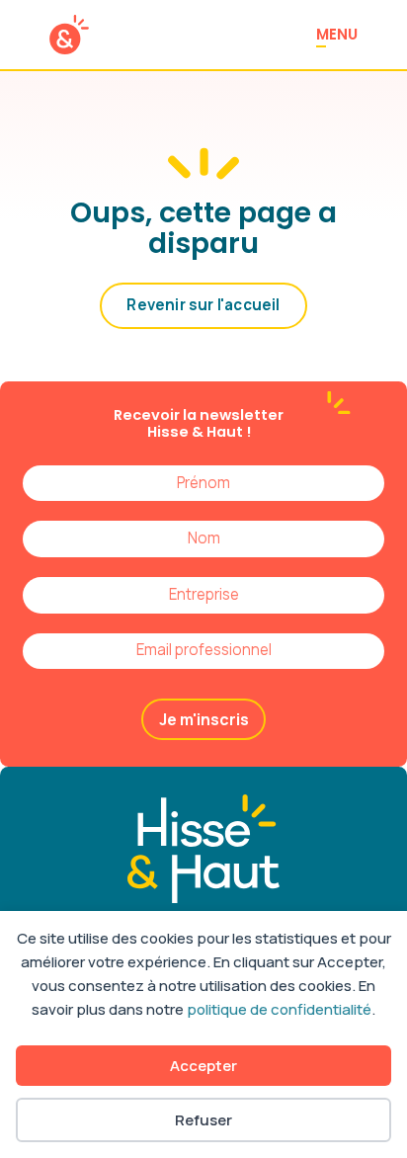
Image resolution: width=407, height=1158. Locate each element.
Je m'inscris (204, 719)
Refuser (203, 1120)
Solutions (182, 688)
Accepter (203, 1065)
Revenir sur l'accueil (203, 304)
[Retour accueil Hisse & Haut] (69, 34)
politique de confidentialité (279, 1009)
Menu (337, 34)
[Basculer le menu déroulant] (233, 688)
